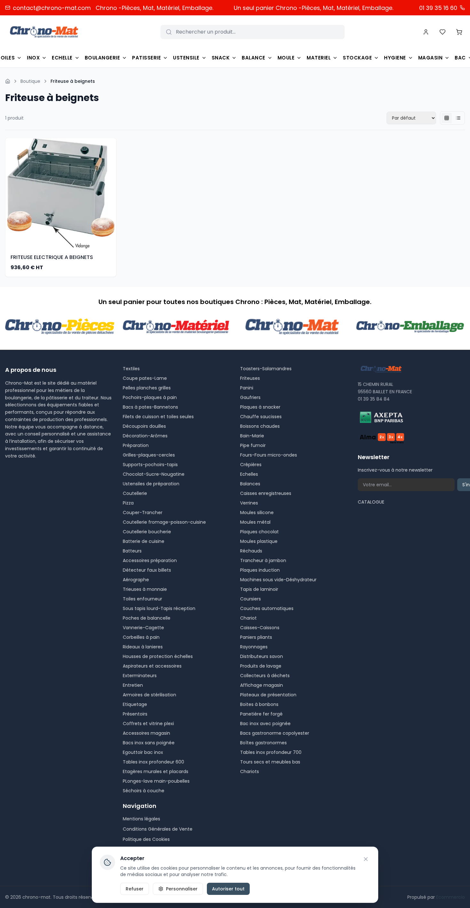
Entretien (133, 685)
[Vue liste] (458, 118)
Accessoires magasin (146, 733)
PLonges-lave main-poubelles (156, 781)
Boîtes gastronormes (263, 743)
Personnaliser (182, 889)
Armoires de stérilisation (149, 695)
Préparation (136, 445)
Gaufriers (250, 397)
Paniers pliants (256, 637)
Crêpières (251, 464)
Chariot (248, 618)
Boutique (30, 81)
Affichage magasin (261, 685)
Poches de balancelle (146, 618)
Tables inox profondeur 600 (153, 762)
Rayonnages (254, 647)
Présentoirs (135, 714)
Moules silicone (257, 512)
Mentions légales (141, 819)
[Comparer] (112, 206)
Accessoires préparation (150, 560)
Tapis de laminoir (259, 589)
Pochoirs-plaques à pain (150, 397)
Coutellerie (135, 493)
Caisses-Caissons (259, 627)
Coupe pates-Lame (145, 378)
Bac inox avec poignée (265, 723)
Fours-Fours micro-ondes (268, 455)
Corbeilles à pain (141, 637)
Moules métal (255, 522)
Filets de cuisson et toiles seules (158, 416)
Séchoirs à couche (143, 790)
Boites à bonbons (259, 704)
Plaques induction (260, 570)
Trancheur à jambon (263, 560)
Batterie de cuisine (143, 541)
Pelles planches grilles (147, 388)
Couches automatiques (267, 608)
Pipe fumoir (253, 445)
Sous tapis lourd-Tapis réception (159, 608)
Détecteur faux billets (147, 570)
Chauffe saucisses (261, 416)
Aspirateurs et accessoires (152, 666)
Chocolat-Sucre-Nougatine (153, 474)
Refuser (135, 889)
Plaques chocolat (259, 531)
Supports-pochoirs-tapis (150, 464)
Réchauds (251, 551)
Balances (250, 484)
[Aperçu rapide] (112, 193)
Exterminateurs (140, 675)
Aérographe (136, 579)
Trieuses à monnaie (145, 589)
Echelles (249, 474)
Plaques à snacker (260, 407)
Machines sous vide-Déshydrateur (278, 579)
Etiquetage (135, 704)
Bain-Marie (252, 436)
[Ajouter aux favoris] (112, 180)
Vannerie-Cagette (143, 627)
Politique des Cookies (146, 839)
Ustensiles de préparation (151, 484)
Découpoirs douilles (144, 426)
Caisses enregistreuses (265, 493)
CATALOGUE (371, 502)
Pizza (128, 503)
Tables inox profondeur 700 (271, 752)
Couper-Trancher (142, 512)
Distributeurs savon (261, 656)
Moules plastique (259, 541)
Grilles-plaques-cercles (149, 455)
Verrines (249, 503)
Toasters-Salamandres (266, 368)
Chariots (249, 771)
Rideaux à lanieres (143, 647)
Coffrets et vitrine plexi (148, 723)
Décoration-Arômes (145, 436)
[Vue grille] (447, 118)
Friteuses (250, 378)
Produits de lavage (260, 666)
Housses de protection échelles (158, 656)
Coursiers (250, 599)
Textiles (131, 368)
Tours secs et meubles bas (270, 762)
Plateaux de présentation (268, 695)
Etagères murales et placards (155, 771)
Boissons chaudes (260, 426)
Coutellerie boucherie (147, 531)
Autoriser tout (228, 889)
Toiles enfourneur (142, 599)
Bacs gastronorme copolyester (274, 733)
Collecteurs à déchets (265, 675)
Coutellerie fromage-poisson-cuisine (164, 522)
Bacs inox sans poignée (149, 743)
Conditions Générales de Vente (157, 829)
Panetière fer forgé (261, 714)
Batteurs (132, 551)
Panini (246, 388)
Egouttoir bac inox (143, 752)
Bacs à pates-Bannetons (150, 407)
